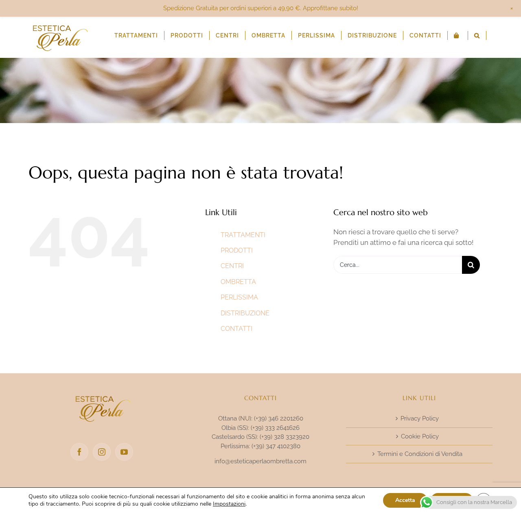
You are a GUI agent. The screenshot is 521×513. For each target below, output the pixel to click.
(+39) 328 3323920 (284, 436)
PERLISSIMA (239, 297)
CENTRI (232, 266)
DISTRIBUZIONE (245, 313)
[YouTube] (124, 452)
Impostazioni (229, 504)
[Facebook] (79, 452)
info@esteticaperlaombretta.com (260, 461)
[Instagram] (102, 452)
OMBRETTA (238, 282)
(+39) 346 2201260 (278, 418)
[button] (477, 35)
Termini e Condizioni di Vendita (419, 454)
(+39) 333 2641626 (275, 428)
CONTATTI (236, 328)
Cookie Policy (420, 436)
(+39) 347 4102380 (276, 446)
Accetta (405, 500)
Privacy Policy (420, 418)
